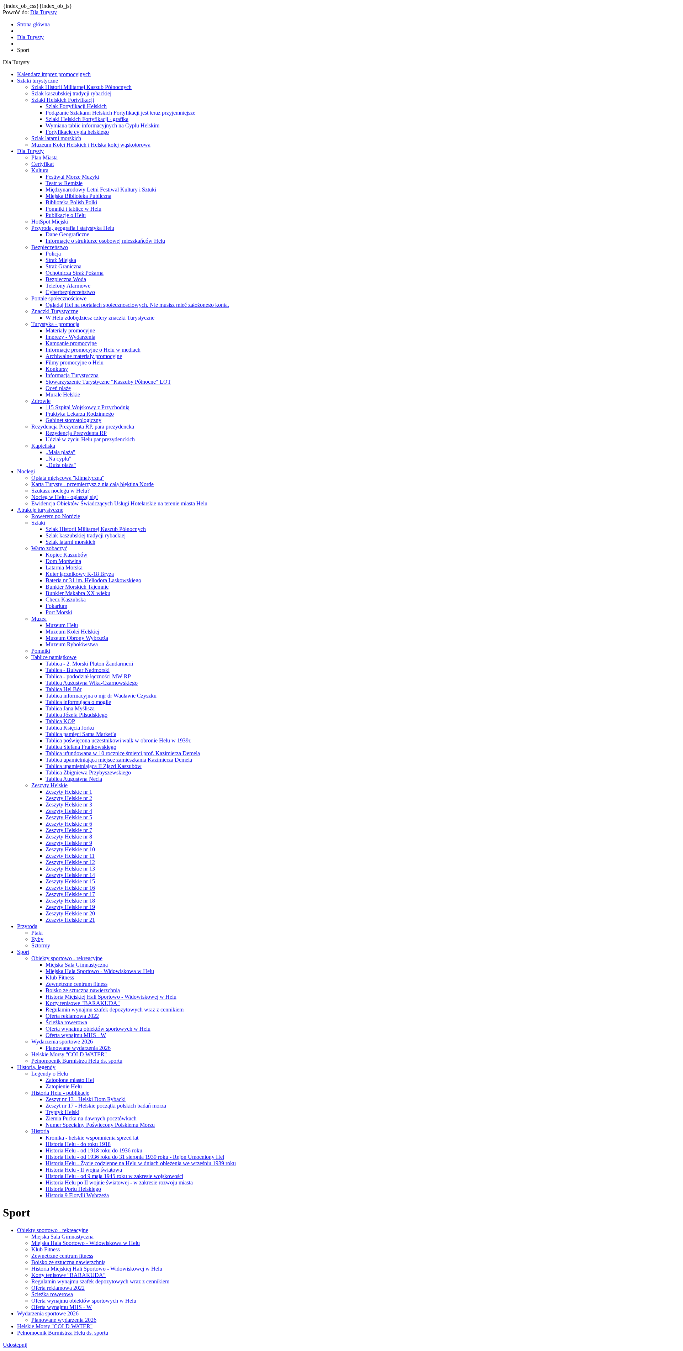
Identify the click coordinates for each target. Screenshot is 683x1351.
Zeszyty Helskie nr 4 (69, 811)
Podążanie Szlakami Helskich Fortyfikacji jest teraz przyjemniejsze (120, 113)
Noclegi (26, 471)
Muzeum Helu (62, 625)
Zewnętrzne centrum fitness (76, 984)
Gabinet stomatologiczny (73, 420)
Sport (23, 952)
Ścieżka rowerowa (66, 1022)
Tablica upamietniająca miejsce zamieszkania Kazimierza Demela (119, 760)
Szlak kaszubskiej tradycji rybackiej (71, 93)
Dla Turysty (43, 12)
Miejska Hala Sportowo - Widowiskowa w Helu (100, 971)
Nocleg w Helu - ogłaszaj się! (64, 497)
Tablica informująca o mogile (78, 702)
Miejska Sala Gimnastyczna (77, 965)
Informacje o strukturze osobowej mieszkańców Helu (105, 241)
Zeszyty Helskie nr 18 (70, 901)
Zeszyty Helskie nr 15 (70, 881)
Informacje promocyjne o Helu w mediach (93, 350)
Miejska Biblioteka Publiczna (78, 196)
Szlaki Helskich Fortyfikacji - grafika (87, 119)
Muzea (39, 619)
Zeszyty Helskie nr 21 (70, 920)
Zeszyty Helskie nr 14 (70, 875)
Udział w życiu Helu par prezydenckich (90, 439)
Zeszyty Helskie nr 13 (70, 869)
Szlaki (38, 523)
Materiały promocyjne (70, 330)
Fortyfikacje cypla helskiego (77, 132)
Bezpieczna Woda (66, 279)
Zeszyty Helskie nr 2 (69, 798)
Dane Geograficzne (67, 234)
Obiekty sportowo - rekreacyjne (66, 958)
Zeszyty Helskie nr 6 (69, 824)
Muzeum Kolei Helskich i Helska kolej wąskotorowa (90, 145)
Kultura (39, 170)
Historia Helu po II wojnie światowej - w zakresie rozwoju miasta (119, 1182)
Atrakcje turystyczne (40, 510)
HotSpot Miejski (49, 222)
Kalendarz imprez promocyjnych (54, 74)
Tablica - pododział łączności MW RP (88, 676)
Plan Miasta (44, 157)
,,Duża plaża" (61, 465)
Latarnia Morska (64, 567)
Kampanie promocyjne (71, 343)
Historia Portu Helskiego (73, 1189)
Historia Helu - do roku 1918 (78, 1144)
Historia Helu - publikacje (60, 1093)
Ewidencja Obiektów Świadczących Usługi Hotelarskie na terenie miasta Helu (119, 503)
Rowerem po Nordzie (55, 516)
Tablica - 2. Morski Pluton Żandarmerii (89, 664)
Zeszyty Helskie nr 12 (70, 862)
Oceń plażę (58, 388)
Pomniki (40, 651)
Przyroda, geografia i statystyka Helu (72, 228)
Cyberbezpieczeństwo (70, 292)
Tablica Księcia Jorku (70, 728)
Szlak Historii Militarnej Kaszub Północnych (81, 87)
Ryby (37, 939)
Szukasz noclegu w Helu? (60, 491)
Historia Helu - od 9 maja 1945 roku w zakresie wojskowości (114, 1176)
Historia (40, 1131)
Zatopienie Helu (64, 1086)
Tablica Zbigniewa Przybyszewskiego (88, 772)
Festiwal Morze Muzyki (72, 177)
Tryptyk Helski (62, 1112)
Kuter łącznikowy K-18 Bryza (80, 574)
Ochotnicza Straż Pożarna (75, 273)
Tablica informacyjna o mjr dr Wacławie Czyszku (101, 696)
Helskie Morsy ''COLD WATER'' (69, 1054)
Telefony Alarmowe (68, 286)
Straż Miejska (61, 260)
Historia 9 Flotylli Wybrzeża (77, 1195)
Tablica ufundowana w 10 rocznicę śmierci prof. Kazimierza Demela (123, 753)
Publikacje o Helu (66, 215)
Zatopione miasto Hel (70, 1080)
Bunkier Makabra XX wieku (78, 593)
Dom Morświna (63, 561)
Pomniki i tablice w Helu (73, 209)
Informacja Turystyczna (72, 375)
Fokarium (56, 606)
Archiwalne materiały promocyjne (84, 356)
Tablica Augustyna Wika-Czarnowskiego (92, 683)
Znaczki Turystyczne (54, 311)
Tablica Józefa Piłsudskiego (76, 715)
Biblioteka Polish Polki (71, 202)
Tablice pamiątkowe (53, 657)
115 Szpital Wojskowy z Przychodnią (87, 407)
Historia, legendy (36, 1067)
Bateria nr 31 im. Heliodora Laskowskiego (93, 580)
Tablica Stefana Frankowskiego (81, 747)
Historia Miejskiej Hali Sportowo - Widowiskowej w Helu (111, 997)
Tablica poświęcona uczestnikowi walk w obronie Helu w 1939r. (118, 740)
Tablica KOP (60, 721)
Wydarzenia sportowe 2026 (62, 1042)
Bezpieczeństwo (49, 247)
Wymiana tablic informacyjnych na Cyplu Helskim (102, 125)
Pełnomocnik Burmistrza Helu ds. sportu (76, 1061)
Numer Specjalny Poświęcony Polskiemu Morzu (100, 1125)
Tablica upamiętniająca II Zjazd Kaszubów (94, 766)
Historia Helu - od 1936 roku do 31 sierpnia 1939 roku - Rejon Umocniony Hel (135, 1157)
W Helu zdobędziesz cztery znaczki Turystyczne (100, 318)
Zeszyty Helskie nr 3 (69, 804)
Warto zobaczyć (49, 548)
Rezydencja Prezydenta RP (76, 433)
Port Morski (59, 612)
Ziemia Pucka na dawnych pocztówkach (91, 1118)
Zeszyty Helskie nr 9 (69, 843)
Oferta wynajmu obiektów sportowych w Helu (98, 1029)
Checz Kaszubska (66, 599)
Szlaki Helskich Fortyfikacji (62, 100)
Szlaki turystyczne (37, 81)
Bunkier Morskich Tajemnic (77, 587)
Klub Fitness (60, 977)
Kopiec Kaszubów (67, 555)
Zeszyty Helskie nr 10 (70, 849)
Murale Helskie (63, 394)
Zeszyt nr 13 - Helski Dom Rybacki (86, 1099)
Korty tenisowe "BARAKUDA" (83, 1003)
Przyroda (27, 926)
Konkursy (57, 369)
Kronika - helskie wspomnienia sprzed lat (92, 1138)
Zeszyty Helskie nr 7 (69, 830)
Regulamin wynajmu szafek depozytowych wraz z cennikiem (115, 1009)
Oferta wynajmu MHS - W (76, 1035)
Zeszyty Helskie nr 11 (70, 856)
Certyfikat (42, 164)
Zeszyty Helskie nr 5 (69, 817)
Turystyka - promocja (55, 324)
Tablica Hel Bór (63, 689)
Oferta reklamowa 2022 (72, 1016)
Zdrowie (41, 401)
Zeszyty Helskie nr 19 (70, 907)
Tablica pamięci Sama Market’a (81, 734)
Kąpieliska (43, 446)
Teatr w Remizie (64, 183)
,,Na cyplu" (59, 459)
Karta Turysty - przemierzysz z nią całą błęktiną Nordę (92, 484)
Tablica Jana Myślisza (70, 708)
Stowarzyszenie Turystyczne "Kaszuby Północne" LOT (108, 382)
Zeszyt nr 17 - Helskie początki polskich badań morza (106, 1106)
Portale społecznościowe (58, 298)
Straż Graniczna (63, 266)
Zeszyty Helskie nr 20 (70, 913)
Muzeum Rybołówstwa (72, 644)
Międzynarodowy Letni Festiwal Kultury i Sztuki (101, 189)
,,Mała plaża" (60, 452)
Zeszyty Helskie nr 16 (70, 888)
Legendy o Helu (49, 1074)
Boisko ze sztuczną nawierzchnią (83, 990)
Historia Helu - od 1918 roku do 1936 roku (94, 1150)
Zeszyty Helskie (49, 785)
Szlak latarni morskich (56, 138)
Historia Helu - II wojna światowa (84, 1170)
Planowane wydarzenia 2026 (78, 1048)
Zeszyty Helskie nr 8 (69, 837)
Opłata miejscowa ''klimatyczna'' (67, 478)
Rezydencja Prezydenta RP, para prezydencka (82, 427)
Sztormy (40, 945)
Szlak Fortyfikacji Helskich (76, 106)
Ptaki (37, 933)
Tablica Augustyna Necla (74, 779)
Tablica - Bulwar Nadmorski (78, 670)
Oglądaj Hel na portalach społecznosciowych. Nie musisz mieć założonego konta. (137, 305)
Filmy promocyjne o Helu (75, 362)
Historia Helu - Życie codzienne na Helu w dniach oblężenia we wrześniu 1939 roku (141, 1163)
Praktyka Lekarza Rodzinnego (80, 414)
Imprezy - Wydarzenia (70, 337)
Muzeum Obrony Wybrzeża (77, 638)
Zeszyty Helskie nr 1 (69, 792)
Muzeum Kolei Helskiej (72, 632)
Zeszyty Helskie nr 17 (70, 894)
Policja (53, 254)
